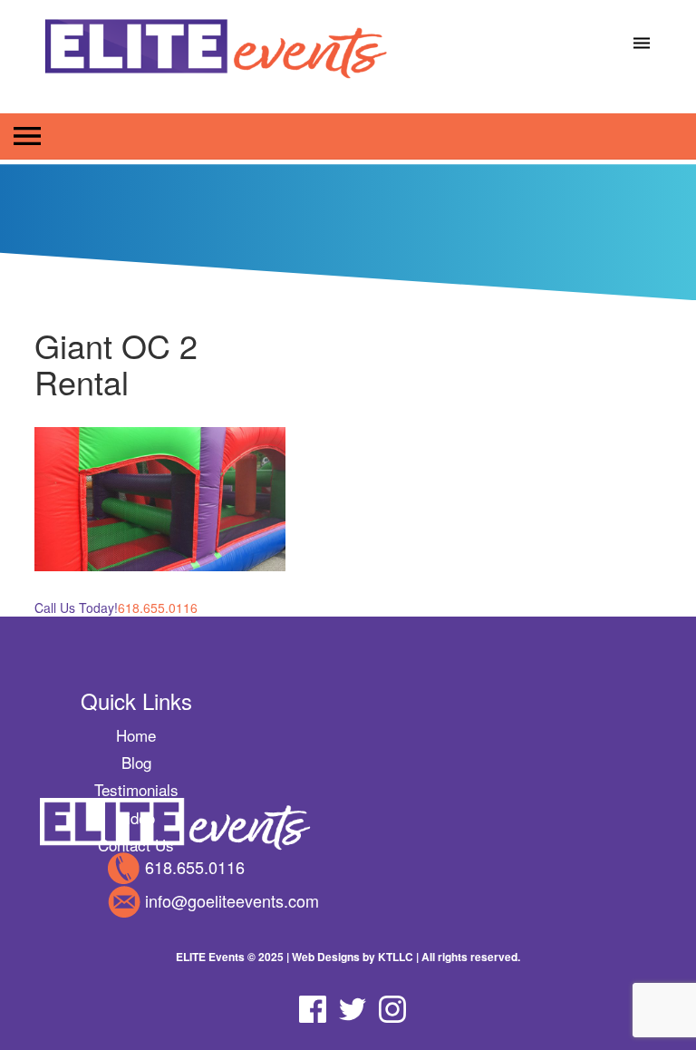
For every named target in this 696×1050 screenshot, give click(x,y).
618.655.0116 (195, 867)
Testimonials (136, 789)
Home (136, 735)
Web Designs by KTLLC (352, 956)
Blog (136, 762)
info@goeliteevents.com (232, 900)
